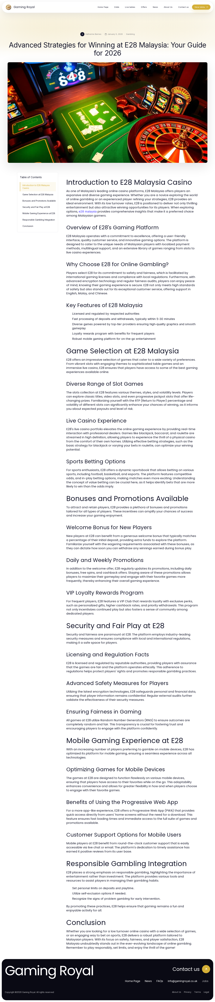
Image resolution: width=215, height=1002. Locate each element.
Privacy (187, 992)
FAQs (159, 981)
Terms (197, 992)
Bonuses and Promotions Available (39, 200)
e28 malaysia (88, 211)
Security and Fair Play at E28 (36, 207)
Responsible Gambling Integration (39, 219)
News (148, 981)
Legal (206, 992)
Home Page (132, 981)
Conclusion (28, 226)
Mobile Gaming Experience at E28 (39, 213)
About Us (176, 992)
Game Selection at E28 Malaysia (38, 194)
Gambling (130, 34)
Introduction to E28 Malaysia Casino (36, 186)
